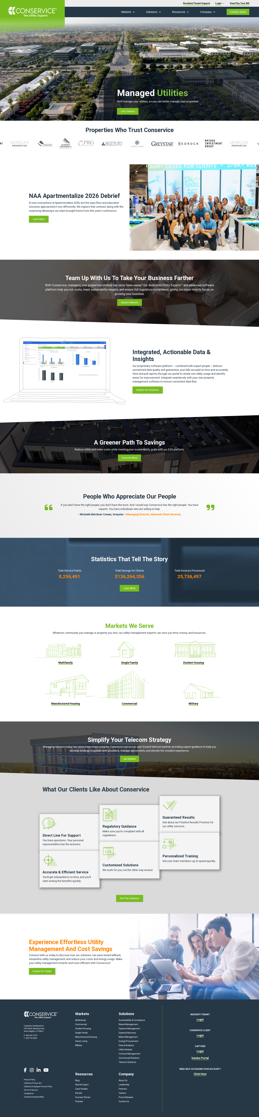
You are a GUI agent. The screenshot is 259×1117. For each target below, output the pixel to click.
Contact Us (124, 1101)
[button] (134, 12)
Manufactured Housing (86, 1037)
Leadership (124, 1084)
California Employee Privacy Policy (38, 1087)
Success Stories (82, 1097)
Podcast (79, 1101)
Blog (77, 1080)
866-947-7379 (31, 1035)
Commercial (81, 1024)
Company (206, 11)
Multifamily (80, 1020)
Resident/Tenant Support (196, 3)
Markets (126, 11)
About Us (123, 1080)
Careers (122, 1093)
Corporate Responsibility (34, 1097)
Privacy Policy (29, 1080)
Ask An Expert (82, 1084)
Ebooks (78, 1093)
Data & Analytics (126, 1045)
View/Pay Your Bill (239, 3)
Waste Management (128, 1024)
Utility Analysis (125, 1049)
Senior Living (81, 1041)
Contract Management (129, 1054)
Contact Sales (238, 11)
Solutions (151, 11)
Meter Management (128, 1037)
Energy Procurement (128, 1041)
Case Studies (81, 1089)
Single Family (81, 1033)
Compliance (29, 1093)
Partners (123, 1089)
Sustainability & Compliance (132, 1020)
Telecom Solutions (127, 1062)
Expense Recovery (127, 1033)
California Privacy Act (33, 1083)
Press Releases (126, 1097)
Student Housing (83, 1028)
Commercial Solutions (129, 1058)
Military (78, 1045)
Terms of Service (31, 1090)
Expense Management (129, 1028)
